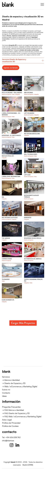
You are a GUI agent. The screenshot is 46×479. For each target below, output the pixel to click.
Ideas (4, 396)
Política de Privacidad (11, 423)
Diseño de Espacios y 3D (14, 383)
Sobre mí (6, 389)
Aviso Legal (7, 419)
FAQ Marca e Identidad (14, 410)
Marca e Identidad (12, 380)
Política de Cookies (10, 426)
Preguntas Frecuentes (11, 407)
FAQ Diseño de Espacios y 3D (17, 413)
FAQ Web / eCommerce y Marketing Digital (22, 416)
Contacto (6, 393)
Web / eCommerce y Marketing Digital (20, 386)
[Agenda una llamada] (10, 67)
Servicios (6, 377)
